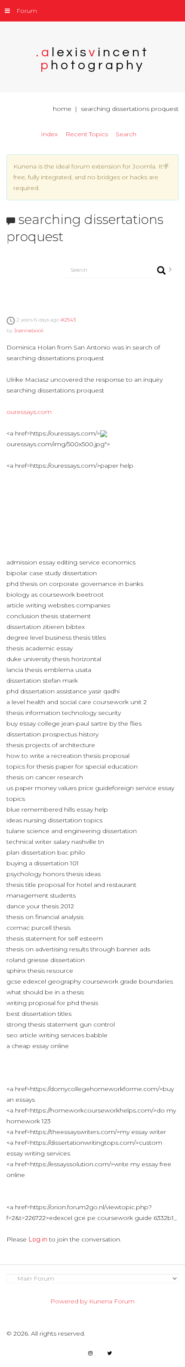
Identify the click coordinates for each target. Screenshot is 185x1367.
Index (49, 134)
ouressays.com (29, 412)
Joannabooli (28, 330)
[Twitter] (109, 1353)
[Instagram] (90, 1353)
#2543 (68, 319)
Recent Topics (86, 134)
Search (126, 134)
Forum (26, 11)
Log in (37, 1239)
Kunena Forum (112, 1301)
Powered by (68, 1301)
